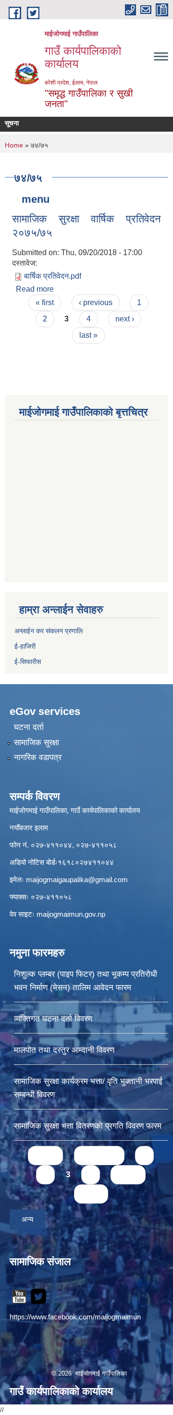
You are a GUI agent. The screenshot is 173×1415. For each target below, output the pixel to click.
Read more (35, 289)
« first (45, 302)
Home (14, 145)
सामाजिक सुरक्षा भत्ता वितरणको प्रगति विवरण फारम (87, 1126)
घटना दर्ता (29, 727)
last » (88, 335)
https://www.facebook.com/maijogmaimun (75, 1317)
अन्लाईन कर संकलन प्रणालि (48, 631)
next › (124, 319)
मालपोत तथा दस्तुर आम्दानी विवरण (64, 1050)
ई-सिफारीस (27, 661)
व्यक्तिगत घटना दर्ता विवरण (53, 1018)
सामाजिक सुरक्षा (36, 742)
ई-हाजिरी (25, 646)
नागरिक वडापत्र (38, 757)
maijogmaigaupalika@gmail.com (77, 879)
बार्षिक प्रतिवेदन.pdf (52, 276)
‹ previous (95, 302)
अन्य (27, 1219)
